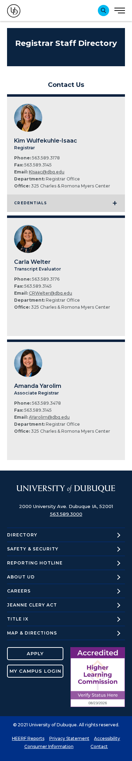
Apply (35, 653)
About (21, 577)
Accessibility (107, 738)
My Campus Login (35, 671)
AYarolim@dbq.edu (49, 417)
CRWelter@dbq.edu (50, 293)
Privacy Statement (69, 738)
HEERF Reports (28, 738)
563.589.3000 (66, 514)
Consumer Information (49, 746)
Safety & (32, 548)
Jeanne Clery (32, 605)
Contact (99, 746)
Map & (32, 633)
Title (18, 619)
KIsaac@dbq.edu (46, 171)
